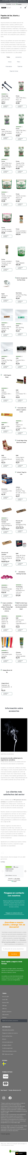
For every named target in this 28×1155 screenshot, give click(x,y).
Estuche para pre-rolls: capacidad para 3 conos (21, 622)
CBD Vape (4, 1005)
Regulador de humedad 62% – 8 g (6, 687)
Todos (8, 57)
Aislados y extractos (6, 1011)
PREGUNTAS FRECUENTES (8, 1030)
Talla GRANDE (20, 263)
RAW (17, 390)
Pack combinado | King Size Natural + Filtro (6, 558)
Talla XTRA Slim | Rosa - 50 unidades (21, 99)
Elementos (4, 489)
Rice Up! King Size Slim (20, 328)
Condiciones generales (7, 1048)
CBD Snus (4, 1008)
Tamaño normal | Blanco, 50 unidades (21, 197)
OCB (17, 358)
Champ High (4, 96)
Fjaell (3, 294)
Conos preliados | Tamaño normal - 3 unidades (6, 263)
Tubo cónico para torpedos (6, 655)
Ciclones (18, 652)
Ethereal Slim (5, 426)
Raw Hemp (19, 293)
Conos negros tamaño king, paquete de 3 (20, 459)
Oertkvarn (4, 296)
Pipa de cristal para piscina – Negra (5, 99)
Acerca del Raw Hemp (7, 1036)
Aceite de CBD (5, 1002)
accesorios (19, 57)
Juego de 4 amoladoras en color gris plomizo (20, 591)
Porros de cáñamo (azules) (20, 655)
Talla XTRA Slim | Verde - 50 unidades (21, 132)
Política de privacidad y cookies (9, 1051)
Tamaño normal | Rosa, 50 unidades (6, 230)
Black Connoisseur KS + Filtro (21, 393)
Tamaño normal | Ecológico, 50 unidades (6, 197)
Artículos (4, 1039)
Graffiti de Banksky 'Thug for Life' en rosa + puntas (21, 491)
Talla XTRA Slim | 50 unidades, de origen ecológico (6, 165)
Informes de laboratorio (7, 1042)
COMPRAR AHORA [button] (5, 106)
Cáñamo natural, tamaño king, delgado (6, 328)
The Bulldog (19, 587)
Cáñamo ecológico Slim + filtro (6, 393)
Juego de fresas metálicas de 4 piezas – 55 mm (20, 557)
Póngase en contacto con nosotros (10, 1033)
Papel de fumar (14, 71)
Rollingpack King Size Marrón (21, 525)
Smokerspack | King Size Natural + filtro (6, 525)
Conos (9, 62)
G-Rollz (18, 487)
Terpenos (4, 1017)
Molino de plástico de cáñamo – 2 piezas (4, 622)
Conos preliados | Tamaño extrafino (21, 231)
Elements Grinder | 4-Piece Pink (6, 590)
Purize (17, 96)
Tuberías (19, 66)
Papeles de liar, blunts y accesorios (10, 1020)
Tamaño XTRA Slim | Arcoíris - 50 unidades (20, 165)
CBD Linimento (5, 1014)
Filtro (18, 62)
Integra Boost (5, 683)
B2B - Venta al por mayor (7, 1054)
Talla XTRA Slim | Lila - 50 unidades (6, 132)
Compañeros (5, 652)
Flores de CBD (5, 996)
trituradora (9, 66)
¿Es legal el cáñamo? (6, 1045)
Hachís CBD (4, 999)
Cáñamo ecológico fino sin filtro (6, 459)
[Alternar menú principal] (20, 7)
